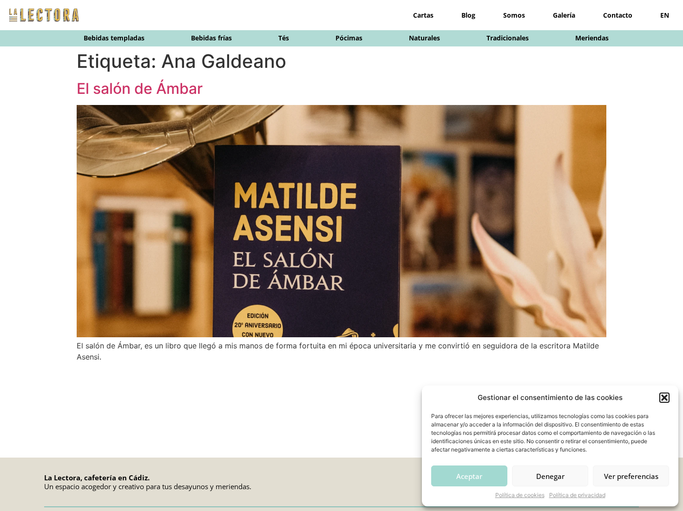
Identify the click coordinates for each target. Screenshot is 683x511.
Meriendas (592, 37)
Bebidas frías (211, 37)
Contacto (617, 15)
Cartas (423, 15)
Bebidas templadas (114, 37)
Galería (564, 15)
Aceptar (469, 476)
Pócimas (348, 37)
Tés (283, 37)
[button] (664, 397)
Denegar (550, 476)
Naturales (424, 37)
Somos (514, 15)
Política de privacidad (577, 494)
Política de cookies (520, 494)
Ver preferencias (631, 476)
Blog (468, 15)
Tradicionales (507, 37)
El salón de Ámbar (140, 88)
